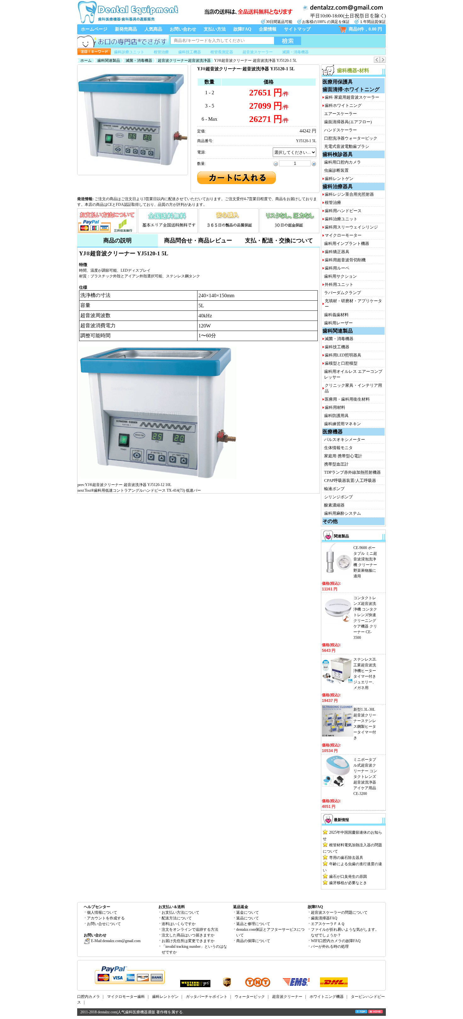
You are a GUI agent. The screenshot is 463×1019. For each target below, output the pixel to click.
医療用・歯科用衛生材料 (347, 399)
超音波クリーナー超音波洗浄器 (184, 60)
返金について (247, 912)
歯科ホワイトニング (343, 105)
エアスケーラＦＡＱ (328, 924)
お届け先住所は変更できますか (188, 941)
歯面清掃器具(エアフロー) (348, 121)
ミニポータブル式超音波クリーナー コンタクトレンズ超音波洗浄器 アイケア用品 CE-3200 (365, 776)
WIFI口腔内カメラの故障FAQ (336, 941)
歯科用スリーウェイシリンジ (351, 227)
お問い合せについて (104, 924)
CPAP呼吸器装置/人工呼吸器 (350, 480)
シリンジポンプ (338, 497)
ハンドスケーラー (340, 130)
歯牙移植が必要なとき (348, 883)
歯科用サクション (340, 276)
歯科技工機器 (189, 52)
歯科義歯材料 (336, 314)
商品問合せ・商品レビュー (198, 240)
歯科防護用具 (336, 415)
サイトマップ (297, 29)
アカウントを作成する (106, 918)
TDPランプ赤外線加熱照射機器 (352, 472)
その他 (330, 521)
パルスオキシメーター (344, 439)
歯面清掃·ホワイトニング (351, 89)
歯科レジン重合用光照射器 (349, 194)
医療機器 (333, 431)
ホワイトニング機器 (327, 996)
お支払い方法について (180, 912)
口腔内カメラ (88, 996)
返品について (247, 918)
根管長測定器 (221, 52)
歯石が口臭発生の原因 (348, 876)
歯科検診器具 (338, 154)
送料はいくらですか (179, 924)
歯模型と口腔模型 (341, 363)
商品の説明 (117, 240)
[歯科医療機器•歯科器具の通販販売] (127, 22)
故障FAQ (242, 29)
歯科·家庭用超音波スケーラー (352, 97)
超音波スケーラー (258, 52)
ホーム (86, 60)
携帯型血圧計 (336, 464)
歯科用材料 (335, 407)
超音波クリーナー (287, 996)
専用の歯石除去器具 (346, 857)
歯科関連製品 (108, 60)
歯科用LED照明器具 (343, 355)
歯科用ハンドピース (343, 210)
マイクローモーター (343, 235)
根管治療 (161, 52)
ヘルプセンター (97, 907)
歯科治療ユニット (341, 219)
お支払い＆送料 (171, 907)
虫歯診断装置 (336, 170)
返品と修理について (253, 924)
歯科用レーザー (338, 323)
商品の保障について (253, 941)
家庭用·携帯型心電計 (343, 456)
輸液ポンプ (334, 488)
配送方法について (177, 918)
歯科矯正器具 (337, 251)
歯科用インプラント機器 (346, 243)
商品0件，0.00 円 (365, 29)
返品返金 (240, 907)
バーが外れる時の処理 (330, 946)
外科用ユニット (339, 284)
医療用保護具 (338, 81)
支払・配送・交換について (279, 240)
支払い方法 (215, 29)
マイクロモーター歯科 (126, 996)
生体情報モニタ (338, 447)
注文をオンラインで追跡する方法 (190, 929)
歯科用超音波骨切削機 (345, 260)
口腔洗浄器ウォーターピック (350, 138)
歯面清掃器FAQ (324, 918)
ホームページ (94, 29)
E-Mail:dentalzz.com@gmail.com (115, 941)
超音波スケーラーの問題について (339, 912)
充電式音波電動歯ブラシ (346, 146)
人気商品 (153, 29)
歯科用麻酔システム (342, 513)
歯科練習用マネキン (342, 423)
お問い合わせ (183, 29)
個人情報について (102, 912)
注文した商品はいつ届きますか (188, 935)
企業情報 (268, 29)
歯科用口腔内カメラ (342, 162)
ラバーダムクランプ (342, 292)
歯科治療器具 (338, 186)
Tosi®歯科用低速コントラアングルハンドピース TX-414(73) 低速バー (143, 490)
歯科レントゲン (339, 178)
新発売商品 (126, 29)
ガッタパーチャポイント (206, 996)
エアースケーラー (340, 113)
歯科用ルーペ (337, 268)
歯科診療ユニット (129, 52)
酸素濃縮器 (334, 505)
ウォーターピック (250, 996)
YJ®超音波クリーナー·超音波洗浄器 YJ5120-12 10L (128, 485)
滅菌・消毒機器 (295, 52)
